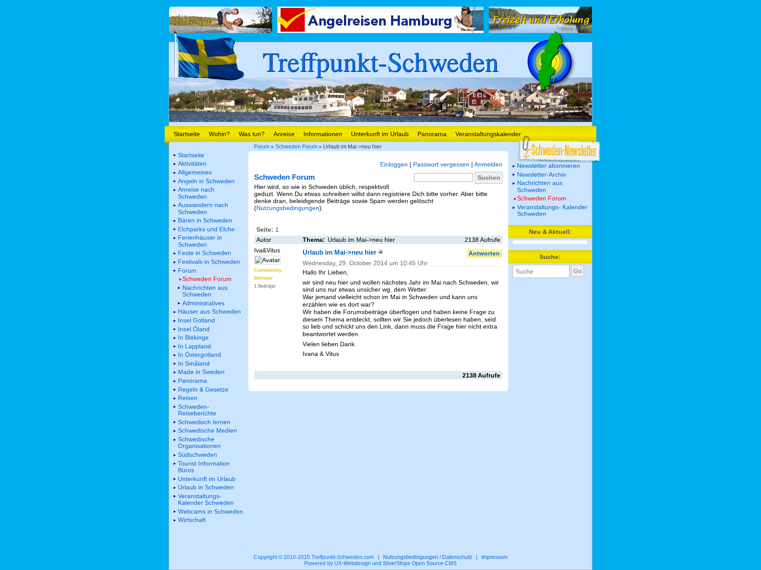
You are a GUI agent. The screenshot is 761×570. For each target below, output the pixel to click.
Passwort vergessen (441, 164)
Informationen (322, 133)
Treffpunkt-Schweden (380, 61)
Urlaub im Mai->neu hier (340, 252)
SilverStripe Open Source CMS (420, 563)
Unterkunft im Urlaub (380, 133)
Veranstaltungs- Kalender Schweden (552, 210)
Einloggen (394, 164)
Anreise (284, 133)
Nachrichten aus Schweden (539, 186)
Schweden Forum (296, 147)
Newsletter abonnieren (548, 165)
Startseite (187, 133)
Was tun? (252, 133)
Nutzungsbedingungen (287, 207)
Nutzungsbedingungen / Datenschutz (427, 557)
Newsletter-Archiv (541, 174)
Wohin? (219, 133)
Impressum (494, 557)
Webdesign (357, 563)
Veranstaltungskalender (488, 133)
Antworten (484, 253)
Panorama (432, 133)
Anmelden (488, 164)
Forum (262, 147)
